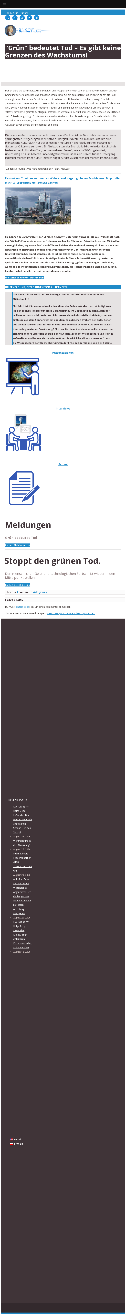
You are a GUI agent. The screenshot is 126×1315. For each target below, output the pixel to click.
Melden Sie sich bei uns (17, 584)
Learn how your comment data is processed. (71, 613)
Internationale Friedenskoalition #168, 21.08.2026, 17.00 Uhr (22, 862)
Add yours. (40, 592)
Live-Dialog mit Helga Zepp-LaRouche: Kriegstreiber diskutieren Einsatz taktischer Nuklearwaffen (22, 934)
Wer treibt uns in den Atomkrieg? (22, 843)
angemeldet (22, 606)
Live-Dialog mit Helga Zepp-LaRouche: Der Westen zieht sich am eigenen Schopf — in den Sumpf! (22, 819)
